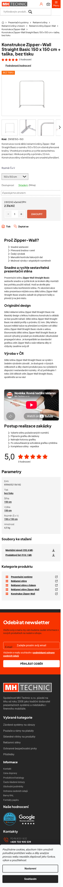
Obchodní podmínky (13, 786)
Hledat (56, 11)
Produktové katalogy (13, 777)
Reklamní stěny (12, 742)
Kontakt (7, 768)
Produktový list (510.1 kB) (18, 555)
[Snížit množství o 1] (8, 214)
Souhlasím (30, 878)
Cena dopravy (10, 773)
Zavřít (18, 229)
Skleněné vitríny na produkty (19, 736)
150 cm (8, 502)
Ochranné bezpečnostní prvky (20, 748)
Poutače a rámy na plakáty (18, 730)
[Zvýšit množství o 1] (21, 214)
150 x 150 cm (11, 519)
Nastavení (30, 868)
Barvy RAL (8, 795)
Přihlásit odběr (31, 663)
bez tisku (8, 493)
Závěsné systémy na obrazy (19, 724)
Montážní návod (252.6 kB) (19, 550)
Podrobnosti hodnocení (18, 65)
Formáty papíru (11, 800)
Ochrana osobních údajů (15, 791)
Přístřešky (8, 754)
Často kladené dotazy (14, 782)
